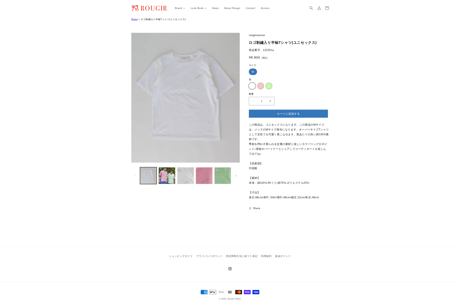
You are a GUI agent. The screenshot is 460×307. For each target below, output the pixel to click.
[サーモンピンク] (260, 86)
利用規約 (266, 256)
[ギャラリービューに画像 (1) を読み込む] (148, 175)
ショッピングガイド (181, 256)
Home (134, 19)
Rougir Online (234, 299)
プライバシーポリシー (209, 256)
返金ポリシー (283, 256)
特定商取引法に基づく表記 (241, 256)
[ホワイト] (252, 86)
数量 (251, 94)
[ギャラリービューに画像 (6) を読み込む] (204, 175)
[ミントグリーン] (269, 86)
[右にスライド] (236, 176)
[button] (311, 8)
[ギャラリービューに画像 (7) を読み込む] (222, 175)
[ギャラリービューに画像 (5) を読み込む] (185, 175)
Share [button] (256, 208)
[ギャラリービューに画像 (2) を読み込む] (166, 175)
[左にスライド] (135, 176)
